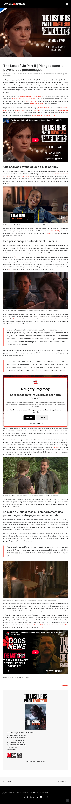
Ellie (16, 257)
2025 (41, 627)
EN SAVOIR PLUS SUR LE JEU (35, 761)
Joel (10, 269)
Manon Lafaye (8, 75)
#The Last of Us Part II (30, 74)
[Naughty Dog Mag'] (14, 4)
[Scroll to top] (67, 800)
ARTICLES (19, 74)
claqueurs (50, 233)
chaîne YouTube (31, 101)
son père (56, 447)
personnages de (44, 115)
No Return (37, 110)
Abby (14, 319)
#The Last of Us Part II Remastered (50, 74)
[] (64, 685)
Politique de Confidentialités (41, 792)
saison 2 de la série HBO (34, 625)
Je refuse (42, 418)
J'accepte (29, 418)
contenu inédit (19, 110)
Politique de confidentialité (35, 423)
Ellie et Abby (55, 231)
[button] (66, 4)
